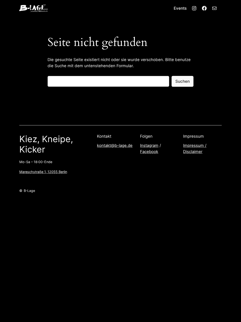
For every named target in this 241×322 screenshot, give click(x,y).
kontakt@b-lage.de (115, 145)
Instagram (149, 145)
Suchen (182, 81)
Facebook (149, 151)
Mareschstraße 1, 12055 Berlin (43, 172)
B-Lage (29, 191)
